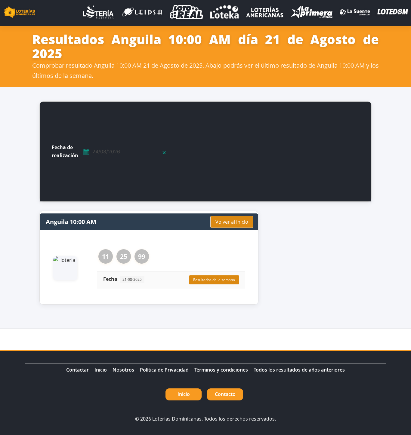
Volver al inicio (231, 222)
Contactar (77, 369)
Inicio (100, 369)
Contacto (225, 394)
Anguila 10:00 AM (71, 222)
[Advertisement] (284, 151)
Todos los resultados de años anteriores (299, 369)
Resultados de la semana (214, 279)
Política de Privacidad (164, 369)
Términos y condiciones (221, 369)
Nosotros (123, 369)
